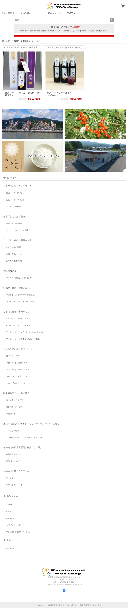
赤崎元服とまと (10, 270)
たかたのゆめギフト (14, 261)
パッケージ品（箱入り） (16, 223)
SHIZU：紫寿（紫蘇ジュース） (18, 287)
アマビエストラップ (14, 485)
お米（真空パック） (14, 254)
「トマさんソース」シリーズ (17, 186)
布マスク (10, 478)
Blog (8, 511)
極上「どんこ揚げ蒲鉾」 (15, 216)
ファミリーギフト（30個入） (18, 230)
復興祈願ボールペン (14, 454)
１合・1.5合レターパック (16, 383)
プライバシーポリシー (16, 525)
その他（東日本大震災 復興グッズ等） (22, 447)
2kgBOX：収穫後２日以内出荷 (19, 278)
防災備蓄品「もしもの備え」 (17, 393)
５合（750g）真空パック (16, 376)
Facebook (11, 548)
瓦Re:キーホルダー (14, 461)
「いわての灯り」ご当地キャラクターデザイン (25, 437)
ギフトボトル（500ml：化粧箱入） (22, 47)
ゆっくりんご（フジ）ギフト (18, 325)
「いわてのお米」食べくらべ (17, 349)
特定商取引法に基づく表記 (18, 532)
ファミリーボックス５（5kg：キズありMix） (25, 332)
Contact (10, 518)
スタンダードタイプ (14, 400)
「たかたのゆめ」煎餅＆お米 (17, 240)
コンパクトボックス (14, 407)
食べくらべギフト (13, 356)
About (9, 505)
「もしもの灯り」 (13, 430)
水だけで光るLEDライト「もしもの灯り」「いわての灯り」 (32, 423)
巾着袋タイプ (11, 413)
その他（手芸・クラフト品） (17, 471)
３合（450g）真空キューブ (17, 369)
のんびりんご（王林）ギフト (18, 318)
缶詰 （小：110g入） (15, 200)
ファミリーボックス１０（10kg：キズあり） (24, 339)
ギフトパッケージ (13, 206)
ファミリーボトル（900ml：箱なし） (64, 47)
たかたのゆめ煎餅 (13, 247)
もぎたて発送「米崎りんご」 (17, 311)
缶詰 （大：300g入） (16, 193)
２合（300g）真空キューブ (17, 362)
